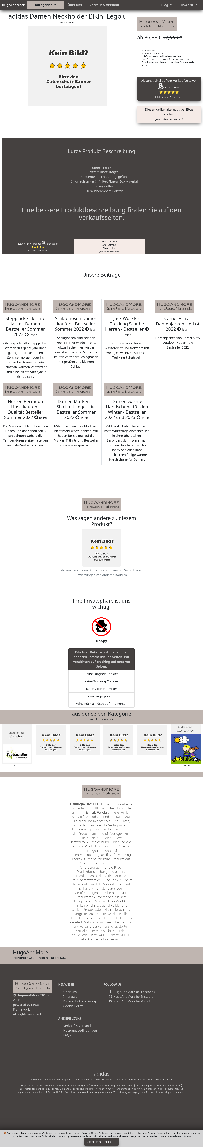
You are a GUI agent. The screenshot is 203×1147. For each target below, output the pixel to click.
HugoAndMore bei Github (132, 1001)
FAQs (67, 1035)
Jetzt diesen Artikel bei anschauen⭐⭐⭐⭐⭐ (37, 247)
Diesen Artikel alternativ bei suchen (169, 114)
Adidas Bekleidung (47, 958)
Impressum (71, 996)
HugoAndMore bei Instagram (135, 996)
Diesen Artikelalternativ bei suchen (109, 246)
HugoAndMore (13, 5)
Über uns (75, 5)
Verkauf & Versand (104, 5)
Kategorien (44, 5)
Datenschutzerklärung (79, 1001)
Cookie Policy (73, 1006)
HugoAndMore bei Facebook (134, 992)
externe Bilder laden (101, 1142)
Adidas (32, 958)
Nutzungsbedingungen (80, 1030)
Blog (165, 5)
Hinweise (187, 5)
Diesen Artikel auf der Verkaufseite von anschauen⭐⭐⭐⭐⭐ (169, 88)
